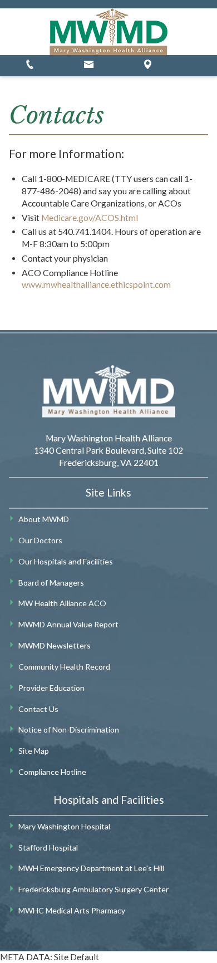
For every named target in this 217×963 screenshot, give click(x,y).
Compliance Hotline (52, 772)
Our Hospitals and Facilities (65, 561)
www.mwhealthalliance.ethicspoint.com (96, 284)
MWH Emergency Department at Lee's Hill (91, 868)
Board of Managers (51, 582)
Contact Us (38, 709)
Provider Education (51, 687)
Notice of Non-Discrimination (68, 729)
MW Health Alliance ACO (62, 603)
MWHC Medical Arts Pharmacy (71, 910)
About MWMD (43, 519)
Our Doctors (40, 540)
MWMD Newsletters (54, 645)
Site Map (33, 750)
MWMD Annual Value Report (68, 624)
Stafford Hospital (48, 847)
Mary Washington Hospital (64, 826)
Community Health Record (64, 666)
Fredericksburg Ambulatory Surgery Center (93, 889)
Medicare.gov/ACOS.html (89, 218)
